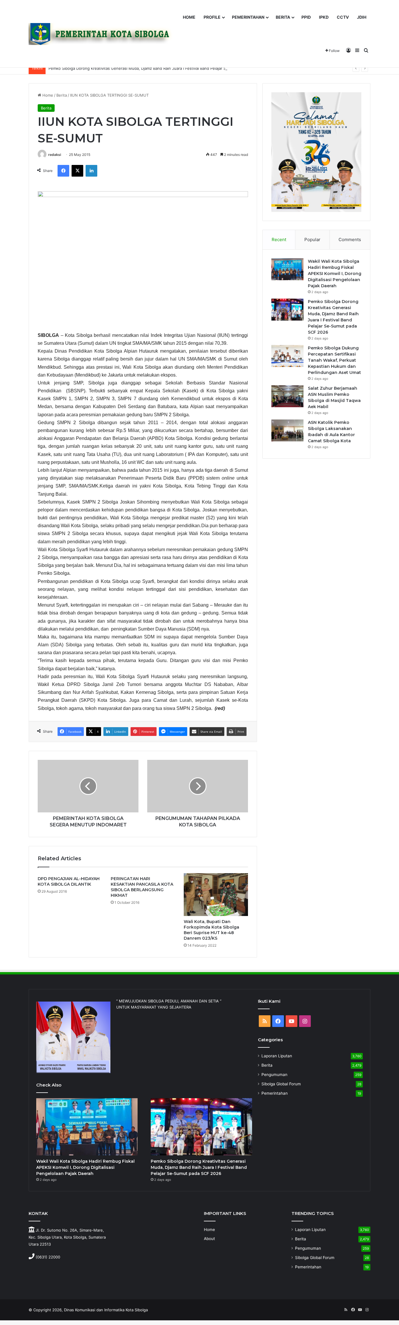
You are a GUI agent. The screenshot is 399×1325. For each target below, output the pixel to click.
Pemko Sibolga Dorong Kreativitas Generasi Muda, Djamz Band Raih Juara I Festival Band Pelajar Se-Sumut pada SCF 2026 (159, 68)
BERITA (283, 17)
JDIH (361, 17)
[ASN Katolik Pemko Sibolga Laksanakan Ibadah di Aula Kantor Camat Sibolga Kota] (287, 430)
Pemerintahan (274, 1093)
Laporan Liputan (276, 1056)
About (209, 1238)
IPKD (324, 17)
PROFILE (212, 17)
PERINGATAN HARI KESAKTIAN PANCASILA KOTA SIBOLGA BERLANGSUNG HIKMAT (142, 887)
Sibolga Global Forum (281, 1084)
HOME (189, 17)
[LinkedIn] (91, 171)
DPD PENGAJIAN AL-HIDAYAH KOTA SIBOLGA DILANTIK (69, 881)
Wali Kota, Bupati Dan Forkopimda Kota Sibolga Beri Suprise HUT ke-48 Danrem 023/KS (211, 930)
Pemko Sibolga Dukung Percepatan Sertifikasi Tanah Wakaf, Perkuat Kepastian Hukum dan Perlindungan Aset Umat (334, 360)
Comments (350, 239)
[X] (77, 171)
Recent (279, 239)
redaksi (54, 154)
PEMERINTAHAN (248, 17)
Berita (61, 95)
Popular (312, 239)
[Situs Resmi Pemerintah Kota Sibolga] (103, 34)
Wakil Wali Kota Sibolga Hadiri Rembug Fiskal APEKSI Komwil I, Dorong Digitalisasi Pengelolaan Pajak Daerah (334, 273)
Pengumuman (274, 1074)
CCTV (343, 17)
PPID (306, 17)
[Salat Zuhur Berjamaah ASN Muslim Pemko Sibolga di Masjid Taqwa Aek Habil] (287, 396)
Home (47, 95)
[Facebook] (63, 171)
